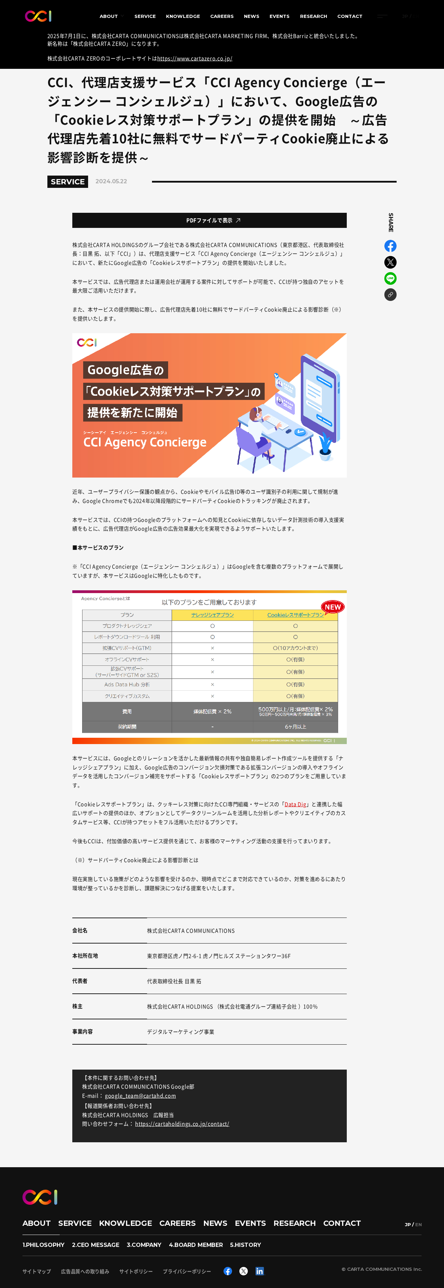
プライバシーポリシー (187, 1271)
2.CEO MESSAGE (95, 1245)
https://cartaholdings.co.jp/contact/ (182, 1123)
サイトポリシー (136, 1271)
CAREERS (222, 16)
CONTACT (350, 16)
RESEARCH (313, 16)
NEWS (251, 16)
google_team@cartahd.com (140, 1095)
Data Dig (295, 804)
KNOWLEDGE (183, 16)
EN (415, 16)
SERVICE (145, 16)
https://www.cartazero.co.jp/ (195, 58)
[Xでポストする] (390, 262)
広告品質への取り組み (85, 1271)
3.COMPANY (144, 1245)
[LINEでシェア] (390, 278)
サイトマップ (36, 1271)
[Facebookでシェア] (390, 246)
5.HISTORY (245, 1245)
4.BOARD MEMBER (196, 1245)
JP (405, 16)
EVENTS (280, 16)
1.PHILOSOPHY (43, 1245)
